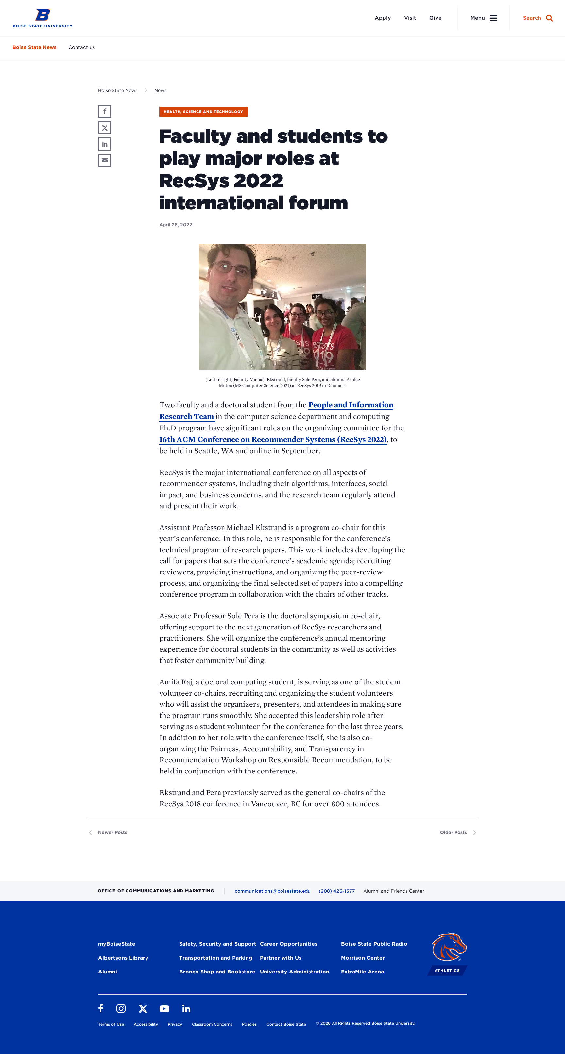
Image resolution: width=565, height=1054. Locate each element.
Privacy (175, 1024)
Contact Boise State (286, 1024)
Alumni (107, 972)
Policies (249, 1024)
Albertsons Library (123, 958)
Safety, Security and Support (217, 944)
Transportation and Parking (215, 958)
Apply (383, 18)
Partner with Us (280, 958)
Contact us (81, 47)
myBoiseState (116, 944)
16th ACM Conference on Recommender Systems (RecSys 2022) (273, 439)
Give (435, 18)
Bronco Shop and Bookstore (217, 972)
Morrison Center (363, 958)
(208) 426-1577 (337, 891)
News (160, 90)
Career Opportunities (288, 944)
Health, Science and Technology (203, 111)
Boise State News (34, 47)
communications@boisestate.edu (273, 891)
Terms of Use (111, 1024)
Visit (410, 18)
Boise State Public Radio (374, 944)
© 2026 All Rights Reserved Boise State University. (365, 1023)
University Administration (294, 972)
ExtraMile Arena (362, 972)
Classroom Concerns (212, 1024)
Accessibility (146, 1024)
